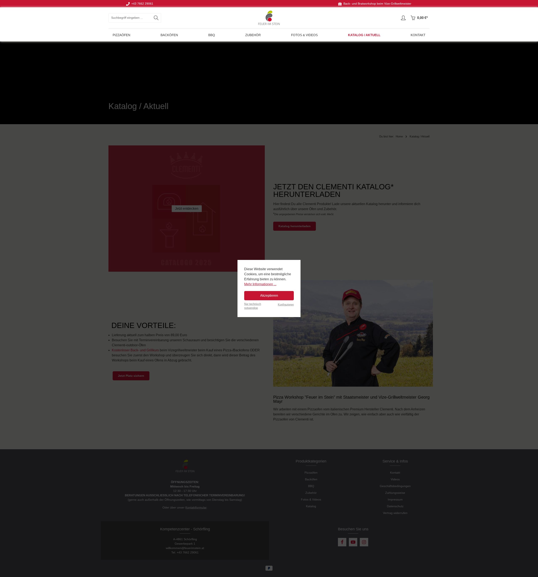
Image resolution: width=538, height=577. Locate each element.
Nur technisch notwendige (252, 306)
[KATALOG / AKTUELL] (364, 35)
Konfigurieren (286, 304)
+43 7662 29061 (141, 3)
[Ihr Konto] (403, 17)
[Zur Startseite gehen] (269, 18)
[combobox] (130, 17)
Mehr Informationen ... (260, 284)
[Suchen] (156, 17)
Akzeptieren (269, 295)
